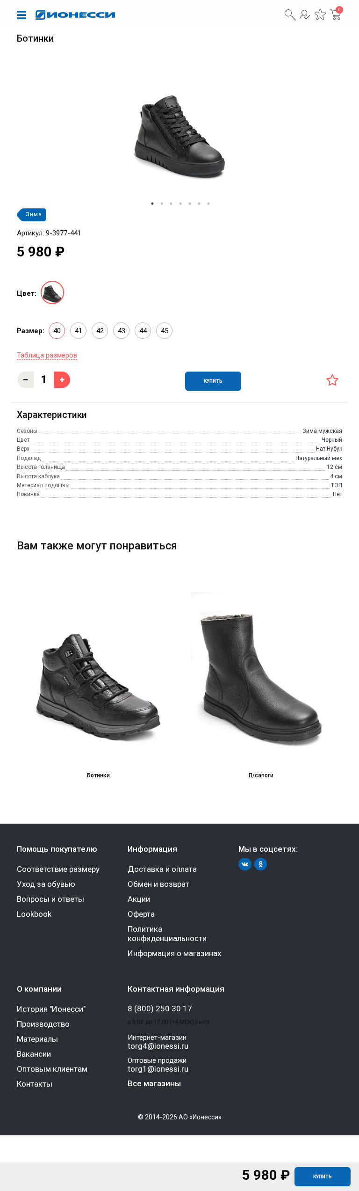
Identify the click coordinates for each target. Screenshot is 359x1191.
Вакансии (34, 1054)
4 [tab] (180, 203)
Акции (139, 899)
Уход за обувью (46, 884)
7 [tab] (208, 203)
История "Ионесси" (51, 1009)
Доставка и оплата (162, 869)
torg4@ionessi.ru (158, 1046)
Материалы (37, 1039)
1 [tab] (152, 203)
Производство (43, 1024)
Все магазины (154, 1083)
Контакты (34, 1084)
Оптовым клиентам (52, 1069)
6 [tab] (199, 203)
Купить (322, 1176)
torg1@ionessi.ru (158, 1069)
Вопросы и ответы (50, 899)
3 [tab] (171, 203)
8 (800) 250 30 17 (160, 1008)
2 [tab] (161, 203)
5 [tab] (189, 203)
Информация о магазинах (174, 953)
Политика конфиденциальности (167, 933)
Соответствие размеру (58, 869)
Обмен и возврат (158, 884)
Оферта (141, 914)
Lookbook (34, 914)
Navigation (21, 15)
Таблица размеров (47, 355)
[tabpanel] (179, 129)
